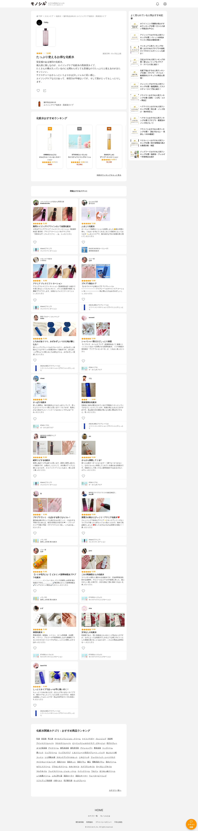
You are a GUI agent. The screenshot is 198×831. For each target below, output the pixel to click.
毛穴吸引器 (68, 781)
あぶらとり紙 (111, 753)
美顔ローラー (69, 776)
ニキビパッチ (84, 757)
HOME (99, 810)
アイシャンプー (86, 748)
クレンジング (101, 739)
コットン (39, 757)
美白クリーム (111, 762)
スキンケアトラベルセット (67, 757)
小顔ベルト (57, 781)
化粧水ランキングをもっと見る (109, 175)
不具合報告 (118, 822)
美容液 (43, 739)
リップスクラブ (64, 753)
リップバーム (107, 748)
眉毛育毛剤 (74, 748)
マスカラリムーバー (63, 743)
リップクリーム (51, 753)
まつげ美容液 (41, 748)
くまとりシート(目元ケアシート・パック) (88, 753)
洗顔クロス (61, 762)
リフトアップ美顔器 (44, 781)
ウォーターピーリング (98, 776)
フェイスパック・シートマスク (103, 757)
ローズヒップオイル (104, 767)
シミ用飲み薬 (50, 757)
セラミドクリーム (43, 767)
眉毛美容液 (64, 748)
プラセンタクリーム (59, 767)
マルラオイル (41, 771)
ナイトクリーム (84, 771)
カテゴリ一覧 (93, 816)
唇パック (39, 753)
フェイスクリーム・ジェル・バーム (62, 771)
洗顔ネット (71, 762)
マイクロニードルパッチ (46, 762)
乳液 (38, 739)
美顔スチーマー (81, 776)
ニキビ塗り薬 (57, 776)
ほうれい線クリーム (107, 771)
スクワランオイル (88, 767)
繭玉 (89, 762)
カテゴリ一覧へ (115, 790)
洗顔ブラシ (81, 762)
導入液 (50, 739)
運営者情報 (80, 822)
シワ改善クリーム (43, 776)
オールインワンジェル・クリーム (67, 739)
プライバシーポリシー (103, 822)
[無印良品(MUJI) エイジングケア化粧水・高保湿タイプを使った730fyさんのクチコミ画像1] (45, 37)
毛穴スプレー (112, 743)
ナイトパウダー (88, 739)
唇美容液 (97, 748)
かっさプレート (80, 781)
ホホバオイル (74, 767)
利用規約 (89, 822)
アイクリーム (53, 748)
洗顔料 (110, 739)
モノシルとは (105, 816)
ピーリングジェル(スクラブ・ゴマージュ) (88, 743)
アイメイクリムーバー (45, 743)
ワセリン (94, 771)
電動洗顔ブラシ (98, 762)
